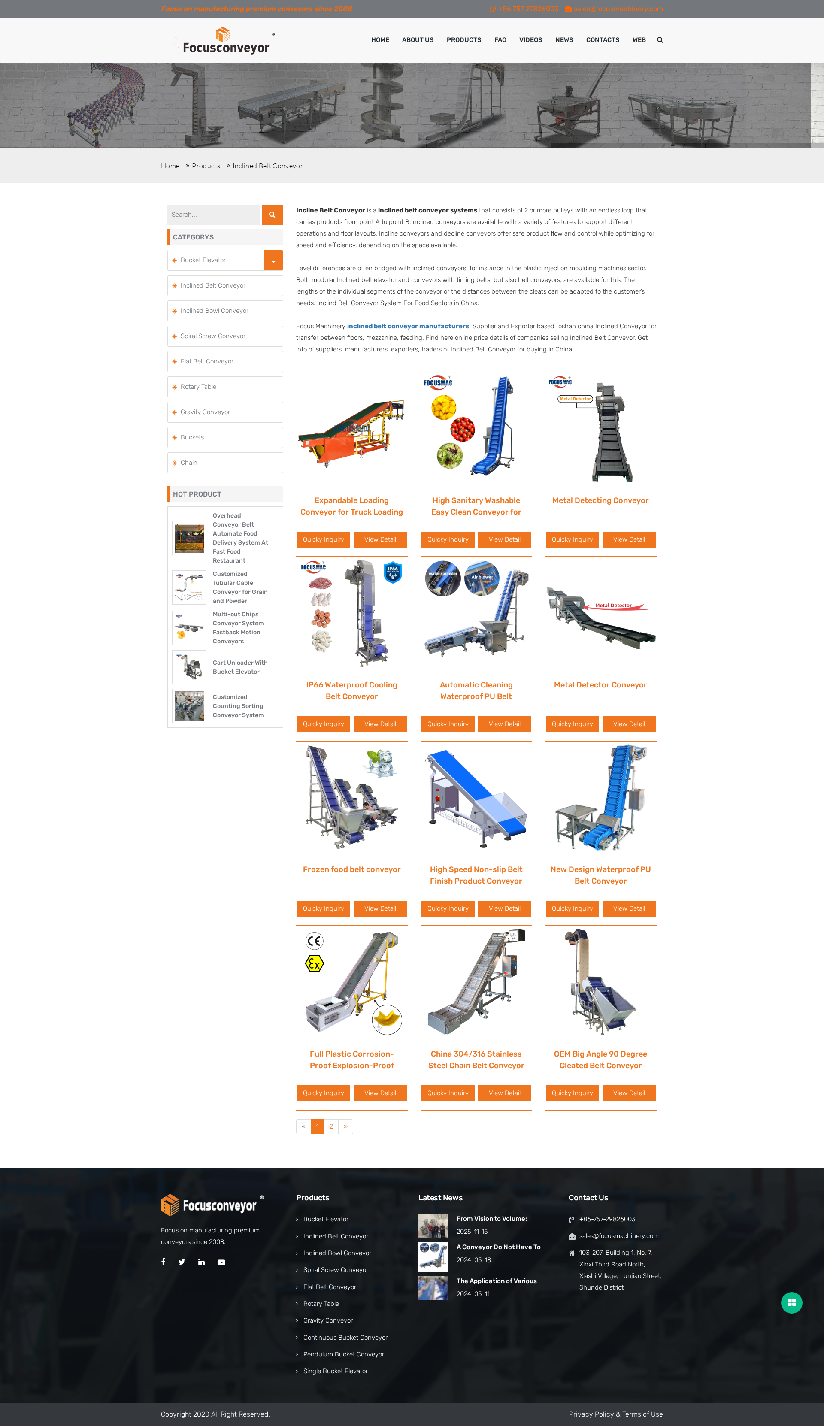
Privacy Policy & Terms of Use (616, 1414)
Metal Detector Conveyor (600, 685)
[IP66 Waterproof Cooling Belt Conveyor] (352, 612)
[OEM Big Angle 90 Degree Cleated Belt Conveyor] (601, 981)
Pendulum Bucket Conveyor (343, 1354)
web (639, 40)
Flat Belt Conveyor (207, 361)
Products (464, 40)
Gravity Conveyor (205, 412)
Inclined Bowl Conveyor (214, 311)
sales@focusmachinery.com (618, 9)
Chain (189, 462)
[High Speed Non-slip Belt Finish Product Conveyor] (476, 797)
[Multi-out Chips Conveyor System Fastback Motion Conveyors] (189, 627)
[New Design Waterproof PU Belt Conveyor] (601, 797)
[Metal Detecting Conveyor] (601, 428)
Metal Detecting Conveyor (600, 500)
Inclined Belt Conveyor (268, 165)
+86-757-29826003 (607, 1219)
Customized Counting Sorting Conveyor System (238, 706)
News (564, 40)
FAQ (500, 40)
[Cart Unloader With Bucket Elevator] (189, 667)
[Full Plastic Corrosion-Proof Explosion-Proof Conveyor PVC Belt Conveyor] (352, 981)
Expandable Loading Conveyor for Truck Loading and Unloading (351, 512)
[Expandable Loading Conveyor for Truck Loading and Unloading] (352, 428)
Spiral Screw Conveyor (213, 336)
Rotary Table (198, 387)
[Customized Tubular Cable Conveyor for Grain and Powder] (189, 587)
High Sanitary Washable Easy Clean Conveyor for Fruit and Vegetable (476, 512)
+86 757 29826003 (528, 9)
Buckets (192, 437)
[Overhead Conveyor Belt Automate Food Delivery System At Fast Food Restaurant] (189, 538)
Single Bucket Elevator (335, 1371)
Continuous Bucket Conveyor (345, 1337)
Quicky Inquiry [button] (323, 539)
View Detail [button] (380, 539)
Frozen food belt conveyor (352, 869)
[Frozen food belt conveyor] (352, 797)
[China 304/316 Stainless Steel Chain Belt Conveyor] (476, 981)
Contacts (603, 40)
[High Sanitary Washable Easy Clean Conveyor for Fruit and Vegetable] (476, 428)
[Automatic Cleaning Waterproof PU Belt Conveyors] (476, 612)
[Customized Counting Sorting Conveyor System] (189, 705)
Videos (530, 40)
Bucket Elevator (203, 260)
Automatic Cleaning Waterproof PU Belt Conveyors (476, 696)
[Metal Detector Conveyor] (601, 612)
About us (418, 40)
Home (380, 40)
